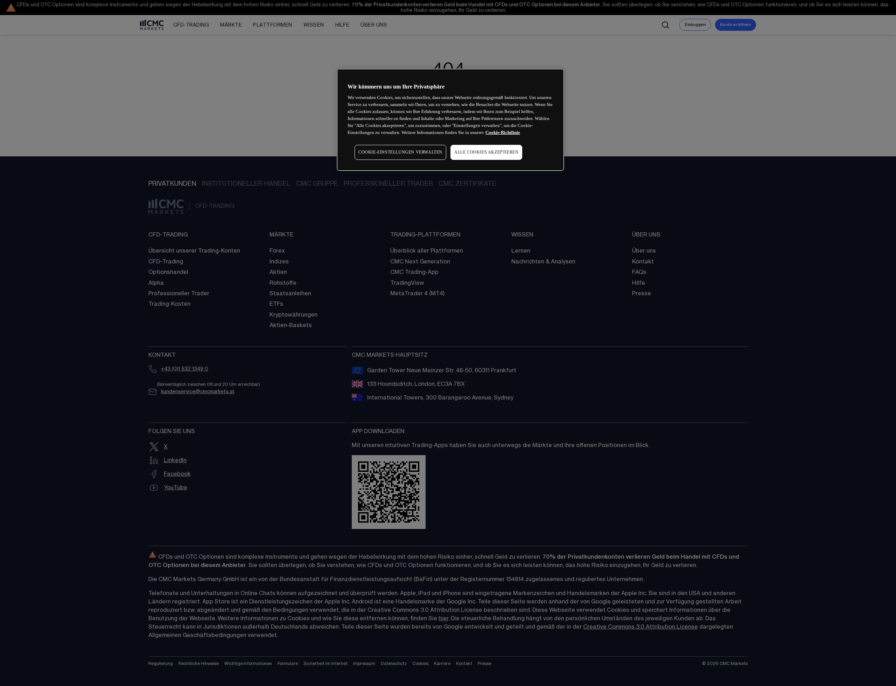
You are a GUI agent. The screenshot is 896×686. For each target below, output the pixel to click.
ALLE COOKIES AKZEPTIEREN (486, 152)
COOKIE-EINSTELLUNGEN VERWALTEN (400, 152)
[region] (450, 120)
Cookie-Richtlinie (502, 132)
